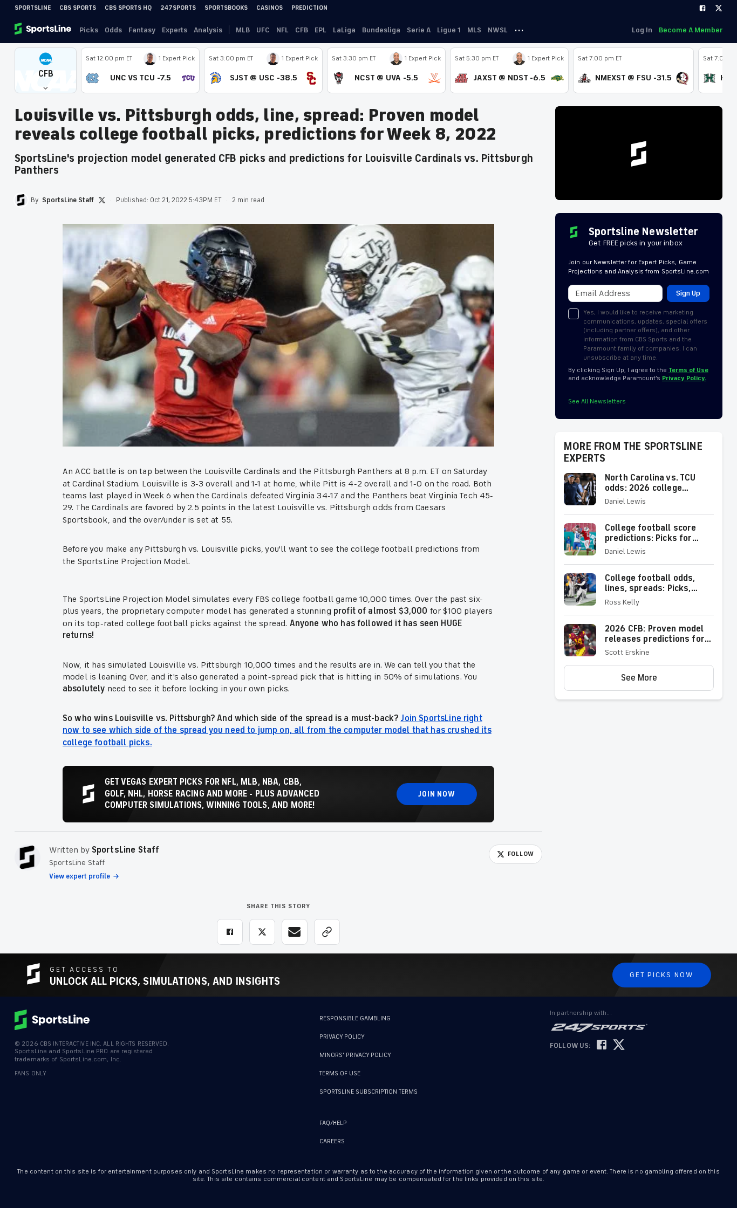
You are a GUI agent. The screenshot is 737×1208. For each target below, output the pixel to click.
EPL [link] (320, 30)
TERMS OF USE (339, 1073)
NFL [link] (282, 30)
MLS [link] (474, 30)
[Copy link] (327, 932)
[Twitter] (718, 8)
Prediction (309, 8)
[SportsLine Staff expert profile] (27, 857)
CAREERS (332, 1141)
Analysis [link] (208, 30)
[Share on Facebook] (230, 932)
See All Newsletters (597, 401)
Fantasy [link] (141, 30)
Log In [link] (642, 30)
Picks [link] (88, 30)
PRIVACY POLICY (342, 1037)
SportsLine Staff (126, 850)
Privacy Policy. (684, 378)
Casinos (269, 8)
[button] (46, 70)
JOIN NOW (436, 794)
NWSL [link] (498, 30)
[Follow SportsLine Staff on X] (102, 200)
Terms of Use (688, 370)
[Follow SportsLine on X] (618, 1045)
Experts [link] (174, 30)
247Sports (178, 8)
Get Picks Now (662, 974)
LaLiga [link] (344, 30)
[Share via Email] (295, 932)
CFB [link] (301, 30)
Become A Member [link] (690, 30)
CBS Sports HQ (128, 8)
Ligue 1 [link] (449, 30)
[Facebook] (702, 8)
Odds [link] (113, 30)
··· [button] (519, 29)
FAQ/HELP (333, 1123)
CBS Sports (77, 8)
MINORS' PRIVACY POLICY (355, 1055)
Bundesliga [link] (381, 30)
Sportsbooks (226, 8)
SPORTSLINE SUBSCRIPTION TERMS (368, 1092)
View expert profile (79, 876)
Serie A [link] (419, 30)
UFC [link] (263, 30)
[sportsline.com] (44, 29)
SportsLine (33, 8)
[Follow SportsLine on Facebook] (601, 1045)
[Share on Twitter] (262, 932)
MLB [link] (243, 30)
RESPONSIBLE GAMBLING (355, 1018)
